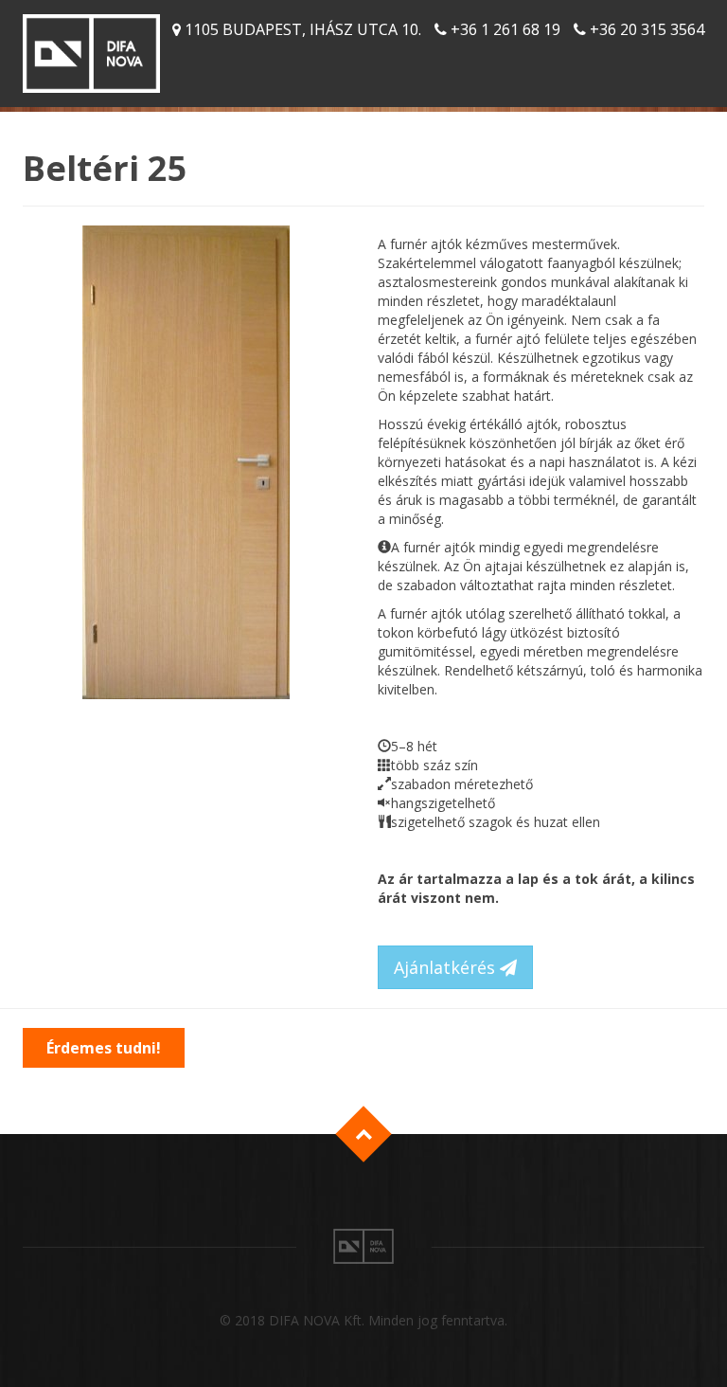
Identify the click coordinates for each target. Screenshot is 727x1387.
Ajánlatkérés (447, 967)
